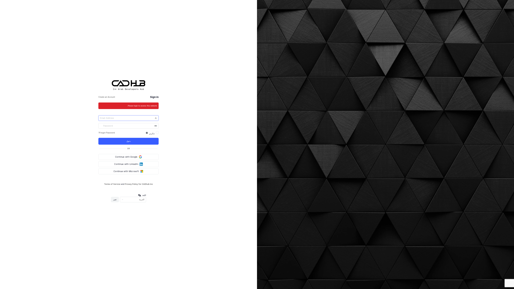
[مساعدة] (146, 132)
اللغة (144, 195)
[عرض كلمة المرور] (156, 125)
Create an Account (106, 97)
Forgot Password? (106, 133)
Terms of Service (112, 184)
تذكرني (152, 133)
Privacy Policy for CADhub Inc (139, 184)
